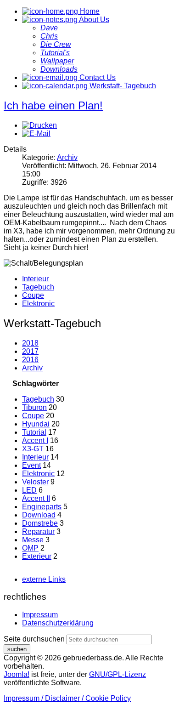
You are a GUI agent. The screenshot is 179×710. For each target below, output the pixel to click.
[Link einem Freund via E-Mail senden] (36, 133)
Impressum (40, 615)
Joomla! (16, 674)
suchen (17, 649)
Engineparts (42, 507)
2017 (30, 351)
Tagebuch (38, 287)
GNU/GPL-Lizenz (117, 674)
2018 (30, 343)
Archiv (67, 157)
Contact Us (97, 77)
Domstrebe (40, 523)
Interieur (35, 279)
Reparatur (38, 531)
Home (89, 11)
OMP (30, 548)
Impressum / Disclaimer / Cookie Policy (67, 698)
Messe (33, 540)
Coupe (33, 295)
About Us (93, 19)
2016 (30, 360)
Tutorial (34, 432)
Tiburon (34, 407)
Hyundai (36, 424)
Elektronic (38, 303)
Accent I (35, 440)
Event (31, 465)
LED (29, 490)
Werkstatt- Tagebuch (122, 86)
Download (39, 515)
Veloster (35, 482)
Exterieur (36, 556)
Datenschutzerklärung (58, 623)
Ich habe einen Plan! (53, 105)
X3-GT (33, 449)
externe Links (44, 579)
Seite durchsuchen (34, 639)
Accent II (36, 498)
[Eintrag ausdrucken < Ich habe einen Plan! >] (39, 125)
